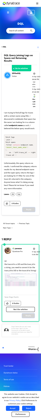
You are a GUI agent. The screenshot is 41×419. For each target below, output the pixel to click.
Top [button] (3, 348)
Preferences (20, 414)
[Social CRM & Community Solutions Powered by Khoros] (33, 349)
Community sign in (31, 12)
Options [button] (37, 47)
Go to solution (21, 68)
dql (13, 194)
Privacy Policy (14, 400)
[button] (12, 408)
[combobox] (20, 30)
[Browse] (9, 12)
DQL (4, 47)
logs (18, 194)
